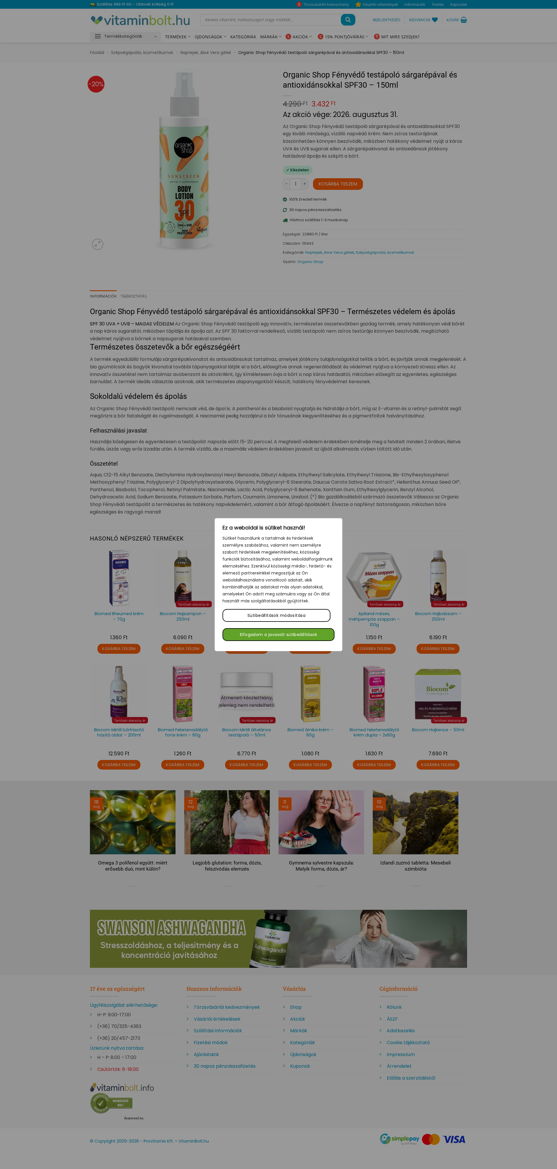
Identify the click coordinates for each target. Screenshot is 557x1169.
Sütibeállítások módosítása (276, 615)
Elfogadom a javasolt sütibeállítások (278, 634)
